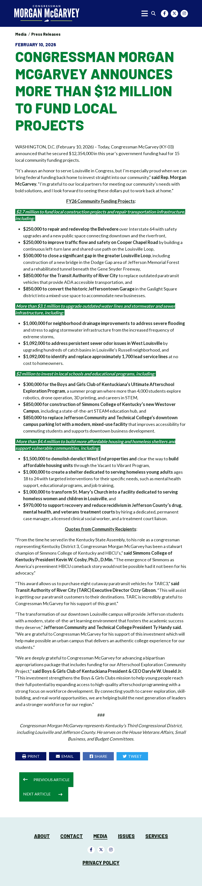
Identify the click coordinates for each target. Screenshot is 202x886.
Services (156, 836)
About (42, 836)
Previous (51, 779)
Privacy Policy (101, 863)
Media (20, 34)
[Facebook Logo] (164, 13)
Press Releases (46, 34)
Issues (126, 836)
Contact (71, 836)
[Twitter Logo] (174, 13)
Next (36, 793)
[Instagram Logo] (184, 13)
